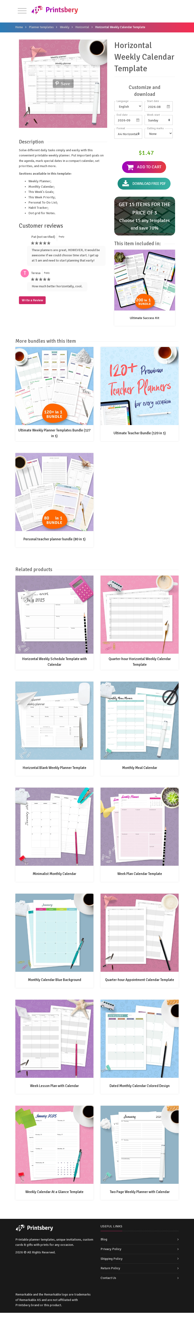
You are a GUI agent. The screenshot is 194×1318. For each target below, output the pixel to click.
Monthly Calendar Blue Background (54, 980)
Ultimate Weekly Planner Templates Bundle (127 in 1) (54, 433)
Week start (153, 115)
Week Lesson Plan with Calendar (54, 1086)
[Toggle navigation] (22, 11)
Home (19, 27)
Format (121, 128)
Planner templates (41, 27)
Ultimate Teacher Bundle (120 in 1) (140, 433)
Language (122, 101)
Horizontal (82, 27)
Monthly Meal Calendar (139, 768)
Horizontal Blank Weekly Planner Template (54, 768)
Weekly (64, 27)
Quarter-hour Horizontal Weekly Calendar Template (140, 662)
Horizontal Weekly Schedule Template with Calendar (54, 662)
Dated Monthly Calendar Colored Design (140, 1086)
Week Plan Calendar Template (139, 874)
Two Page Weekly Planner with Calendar (140, 1192)
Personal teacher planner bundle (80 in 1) (54, 539)
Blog (104, 1239)
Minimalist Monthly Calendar (54, 874)
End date (122, 115)
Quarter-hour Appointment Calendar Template (139, 980)
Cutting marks (155, 128)
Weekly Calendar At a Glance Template (54, 1192)
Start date (153, 101)
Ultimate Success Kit (144, 318)
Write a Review (32, 300)
